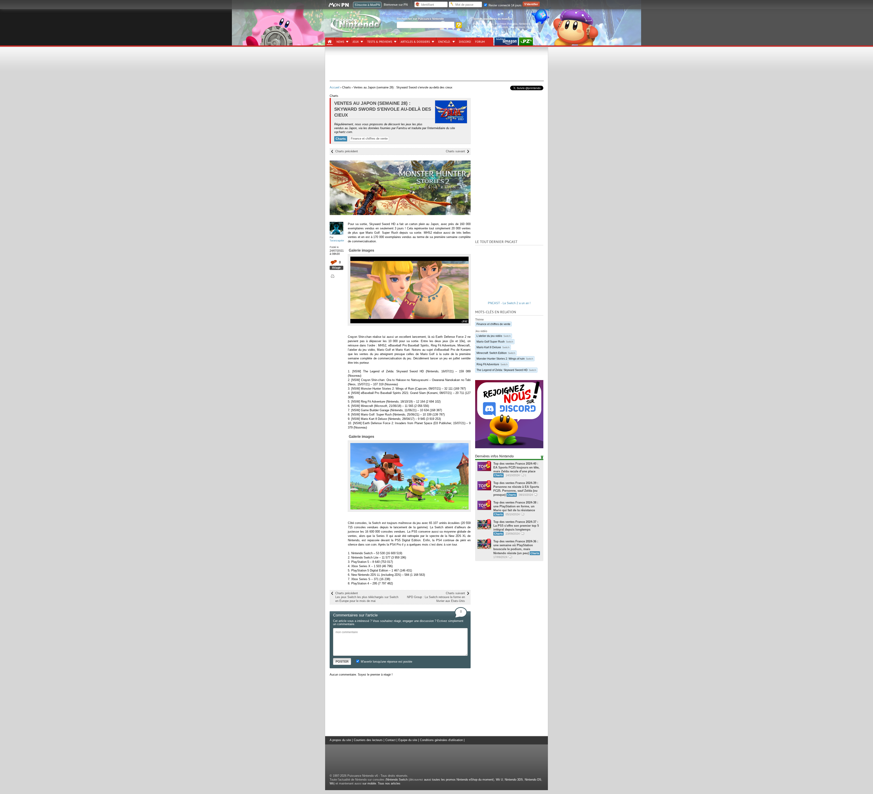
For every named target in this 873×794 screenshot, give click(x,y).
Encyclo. (444, 41)
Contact (390, 740)
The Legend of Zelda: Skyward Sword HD (506, 369)
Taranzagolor (337, 240)
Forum (480, 41)
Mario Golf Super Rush (495, 341)
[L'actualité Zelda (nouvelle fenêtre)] (526, 41)
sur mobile (369, 783)
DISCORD (465, 41)
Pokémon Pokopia (506, 23)
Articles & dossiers (415, 41)
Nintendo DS (533, 779)
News (340, 41)
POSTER (342, 661)
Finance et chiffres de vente (369, 138)
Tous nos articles (389, 783)
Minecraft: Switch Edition (496, 352)
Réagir (336, 267)
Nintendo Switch (397, 779)
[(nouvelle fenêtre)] (506, 41)
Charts (341, 138)
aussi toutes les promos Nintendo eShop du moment (458, 779)
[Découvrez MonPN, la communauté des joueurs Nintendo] (341, 6)
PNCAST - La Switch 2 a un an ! (509, 303)
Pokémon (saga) (483, 23)
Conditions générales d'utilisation (441, 740)
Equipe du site (407, 740)
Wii (332, 783)
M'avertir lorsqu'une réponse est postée (386, 661)
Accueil (334, 87)
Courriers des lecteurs (368, 740)
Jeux (356, 41)
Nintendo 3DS (514, 779)
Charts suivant (455, 151)
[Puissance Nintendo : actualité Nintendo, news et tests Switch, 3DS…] (356, 32)
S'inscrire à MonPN (367, 5)
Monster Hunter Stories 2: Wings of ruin (505, 358)
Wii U (499, 779)
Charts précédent (346, 151)
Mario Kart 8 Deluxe (493, 347)
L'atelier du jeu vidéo (494, 335)
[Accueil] (330, 41)
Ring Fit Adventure (492, 364)
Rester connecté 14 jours (505, 5)
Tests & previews (379, 41)
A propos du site (340, 740)
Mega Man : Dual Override (492, 27)
